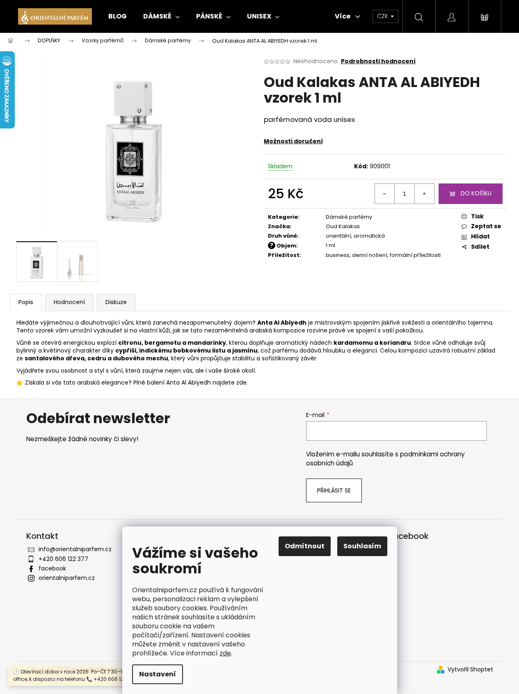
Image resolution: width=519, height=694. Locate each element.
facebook (52, 568)
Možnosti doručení (293, 141)
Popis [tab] (25, 302)
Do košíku (476, 193)
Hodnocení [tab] (69, 302)
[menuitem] (117, 16)
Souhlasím (362, 546)
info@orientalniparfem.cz (75, 549)
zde (225, 653)
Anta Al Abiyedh (188, 382)
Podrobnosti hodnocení (378, 61)
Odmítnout (305, 546)
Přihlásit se (334, 490)
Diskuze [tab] (116, 302)
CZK (383, 16)
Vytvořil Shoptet (470, 669)
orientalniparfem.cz (67, 578)
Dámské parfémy (349, 217)
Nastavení (157, 674)
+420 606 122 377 (63, 559)
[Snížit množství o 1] (385, 194)
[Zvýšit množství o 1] (424, 194)
